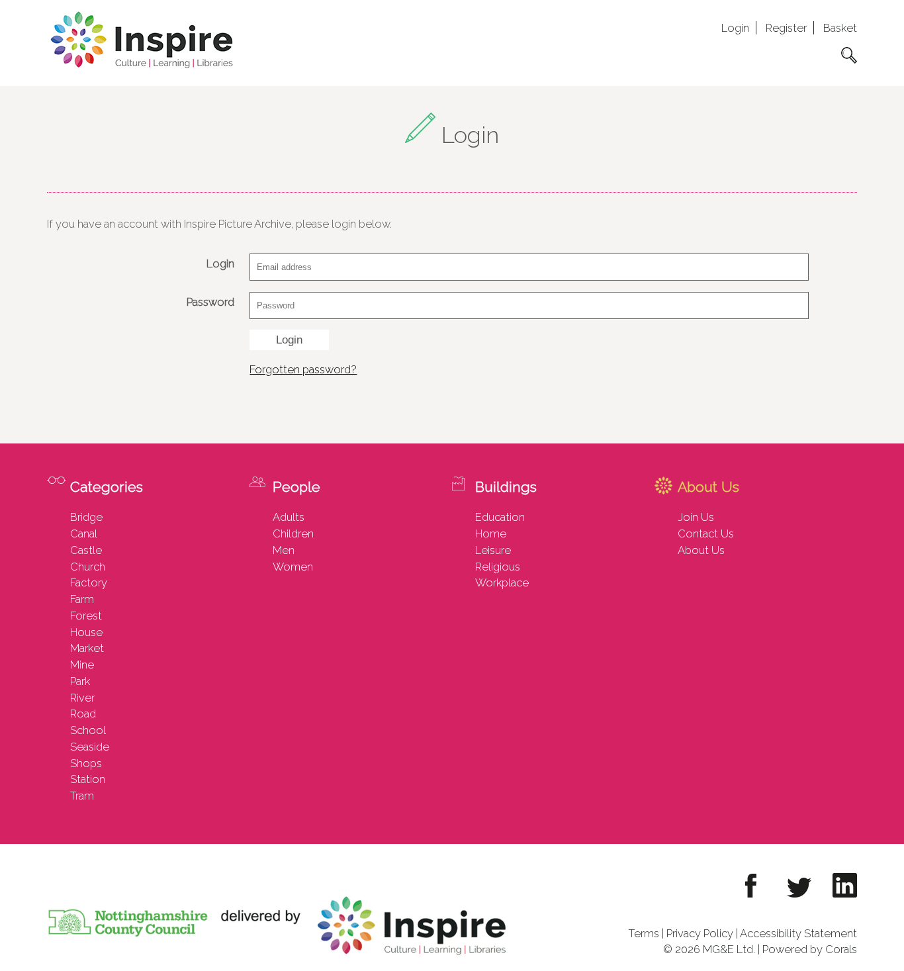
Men (283, 550)
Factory (88, 582)
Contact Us (706, 533)
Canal (83, 533)
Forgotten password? (303, 369)
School (88, 730)
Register (786, 27)
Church (87, 566)
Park (80, 681)
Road (83, 713)
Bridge (86, 517)
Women (293, 566)
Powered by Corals (809, 949)
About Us (701, 550)
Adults (288, 517)
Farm (82, 599)
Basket (840, 27)
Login (735, 27)
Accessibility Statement (798, 933)
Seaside (89, 746)
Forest (86, 615)
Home (490, 533)
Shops (86, 763)
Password (210, 301)
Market (87, 648)
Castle (86, 550)
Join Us (696, 517)
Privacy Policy (699, 933)
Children (293, 533)
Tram (82, 795)
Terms (644, 933)
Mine (82, 664)
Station (87, 779)
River (82, 697)
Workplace (502, 582)
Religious (497, 566)
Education (500, 517)
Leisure (493, 550)
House (86, 632)
